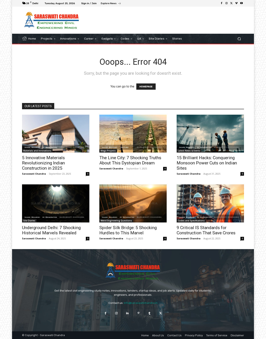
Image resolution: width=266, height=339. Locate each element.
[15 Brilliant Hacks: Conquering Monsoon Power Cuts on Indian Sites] (210, 134)
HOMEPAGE (146, 86)
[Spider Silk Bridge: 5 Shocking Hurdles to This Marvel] (133, 203)
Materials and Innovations (37, 150)
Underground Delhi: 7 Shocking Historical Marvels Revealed (51, 230)
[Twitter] (231, 3)
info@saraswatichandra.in (141, 302)
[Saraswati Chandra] (52, 20)
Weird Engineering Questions (116, 220)
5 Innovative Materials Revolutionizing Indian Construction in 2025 (43, 163)
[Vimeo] (236, 3)
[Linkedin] (127, 313)
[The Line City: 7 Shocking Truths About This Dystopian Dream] (133, 134)
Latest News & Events (189, 150)
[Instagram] (226, 3)
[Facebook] (221, 3)
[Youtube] (241, 3)
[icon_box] (111, 4)
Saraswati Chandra (34, 173)
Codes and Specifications (191, 220)
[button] (239, 39)
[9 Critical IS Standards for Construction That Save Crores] (210, 203)
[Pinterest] (138, 313)
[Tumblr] (149, 313)
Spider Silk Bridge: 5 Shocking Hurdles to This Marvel (128, 230)
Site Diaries (29, 220)
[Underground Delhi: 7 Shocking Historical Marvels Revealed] (55, 203)
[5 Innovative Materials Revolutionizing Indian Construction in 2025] (55, 134)
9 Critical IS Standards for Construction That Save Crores (206, 230)
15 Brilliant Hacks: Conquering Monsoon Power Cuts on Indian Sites (207, 163)
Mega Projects (108, 150)
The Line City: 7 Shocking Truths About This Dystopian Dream (130, 160)
